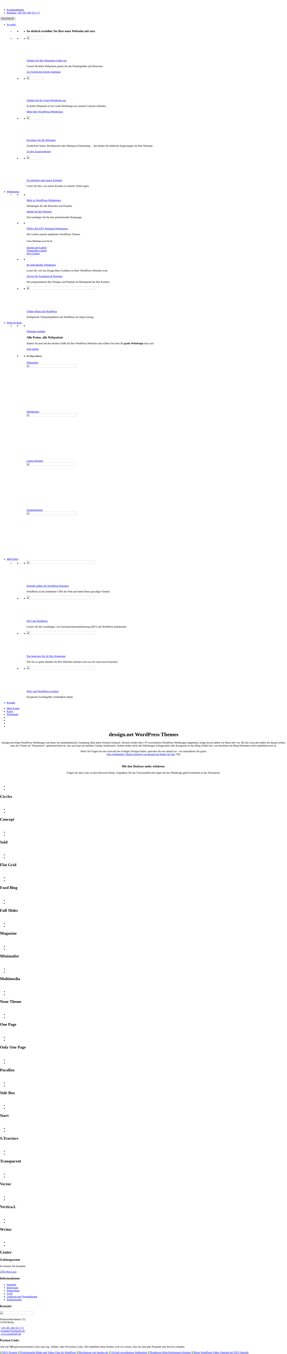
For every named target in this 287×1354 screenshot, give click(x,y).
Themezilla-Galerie (37, 250)
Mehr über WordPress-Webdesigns (45, 111)
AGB (9, 1293)
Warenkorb (12, 714)
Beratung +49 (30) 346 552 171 (23, 12)
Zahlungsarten (14, 1299)
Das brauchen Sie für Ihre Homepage (46, 656)
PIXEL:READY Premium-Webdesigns (47, 228)
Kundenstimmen (15, 9)
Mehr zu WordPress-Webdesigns (44, 200)
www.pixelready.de (11, 1334)
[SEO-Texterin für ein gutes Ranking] (8, 1352)
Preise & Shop (14, 322)
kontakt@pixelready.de (13, 1331)
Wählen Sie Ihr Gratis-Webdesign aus (46, 100)
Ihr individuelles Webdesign (41, 265)
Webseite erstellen (36, 331)
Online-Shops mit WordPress (42, 311)
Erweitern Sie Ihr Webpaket (41, 140)
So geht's (11, 24)
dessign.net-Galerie (37, 247)
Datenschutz (13, 1290)
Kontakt (11, 702)
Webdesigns (13, 191)
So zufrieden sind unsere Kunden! (44, 180)
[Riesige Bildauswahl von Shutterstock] (47, 1352)
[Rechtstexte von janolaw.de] (92, 1352)
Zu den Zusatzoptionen (39, 151)
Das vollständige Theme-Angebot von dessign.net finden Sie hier (141, 754)
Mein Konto (13, 708)
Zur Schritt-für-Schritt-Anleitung (44, 71)
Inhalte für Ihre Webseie (39, 211)
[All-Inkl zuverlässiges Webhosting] (128, 1352)
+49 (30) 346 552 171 (12, 1328)
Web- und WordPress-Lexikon (42, 691)
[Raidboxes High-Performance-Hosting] (169, 1352)
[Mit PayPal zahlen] (8, 1271)
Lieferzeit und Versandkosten (22, 1296)
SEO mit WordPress (37, 621)
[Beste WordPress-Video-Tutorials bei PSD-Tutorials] (219, 1352)
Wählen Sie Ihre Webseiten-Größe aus (47, 60)
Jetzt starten (33, 349)
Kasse (10, 711)
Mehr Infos (12, 559)
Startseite (11, 1284)
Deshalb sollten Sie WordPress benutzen (48, 585)
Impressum (12, 1287)
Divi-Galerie (33, 253)
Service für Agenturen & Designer (44, 276)
